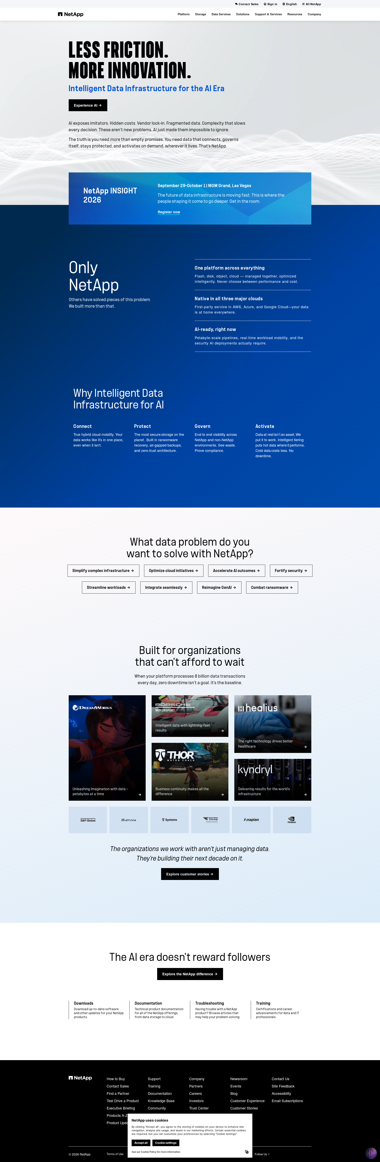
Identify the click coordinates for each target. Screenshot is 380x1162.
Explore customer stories (187, 874)
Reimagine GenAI (217, 587)
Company (196, 1078)
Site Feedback (283, 1085)
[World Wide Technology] (210, 820)
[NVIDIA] (292, 820)
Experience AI (85, 105)
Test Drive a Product (123, 1100)
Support (154, 1078)
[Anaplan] (251, 820)
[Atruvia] (128, 820)
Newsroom (238, 1078)
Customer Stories (244, 1107)
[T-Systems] (169, 820)
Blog (234, 1093)
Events (235, 1085)
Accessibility (281, 1093)
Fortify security (289, 571)
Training (154, 1085)
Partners (196, 1085)
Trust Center (199, 1107)
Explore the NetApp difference (187, 973)
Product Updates (120, 1122)
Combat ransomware (269, 587)
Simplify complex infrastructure (101, 571)
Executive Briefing (121, 1107)
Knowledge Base (161, 1100)
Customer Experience (247, 1100)
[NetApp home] (71, 14)
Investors (196, 1100)
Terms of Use (115, 1154)
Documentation (160, 1093)
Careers (195, 1093)
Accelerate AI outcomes (234, 571)
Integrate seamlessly (164, 587)
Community (157, 1107)
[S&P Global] (88, 820)
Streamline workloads (106, 587)
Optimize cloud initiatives (171, 571)
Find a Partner (118, 1093)
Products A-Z (117, 1115)
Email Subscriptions (287, 1100)
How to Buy (116, 1078)
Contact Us (280, 1078)
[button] (183, 14)
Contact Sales (118, 1085)
